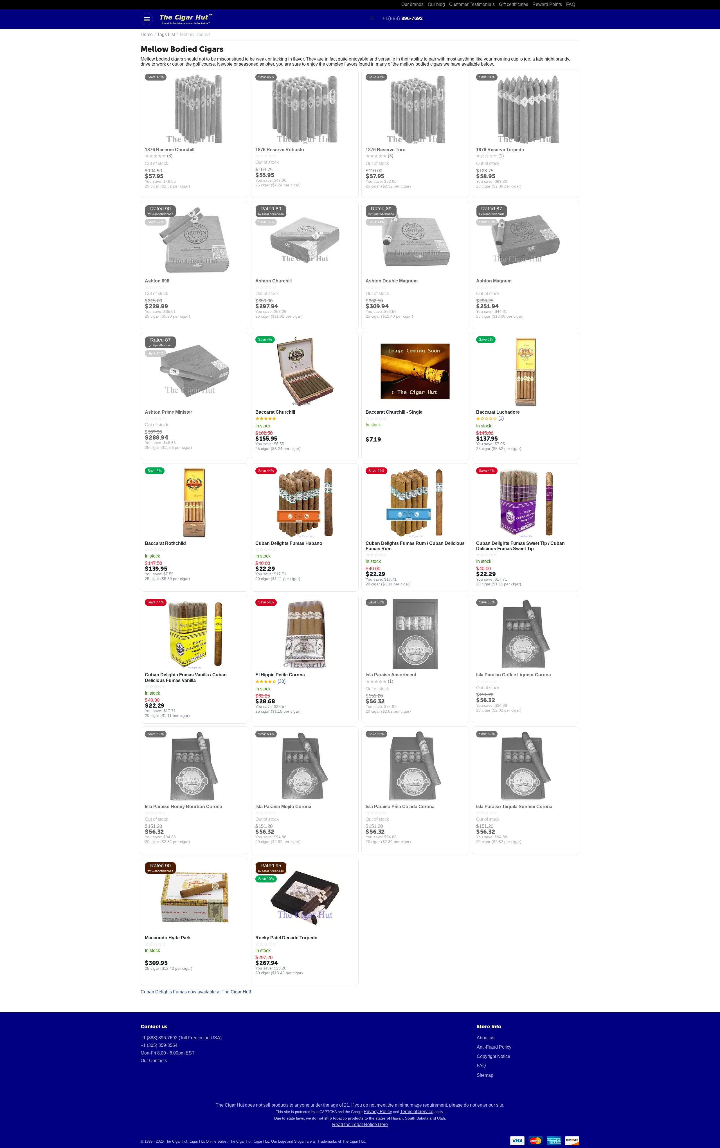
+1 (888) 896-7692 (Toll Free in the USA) (181, 1037)
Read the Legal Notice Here (360, 1124)
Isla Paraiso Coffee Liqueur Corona (513, 674)
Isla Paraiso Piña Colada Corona (400, 806)
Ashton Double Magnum (392, 280)
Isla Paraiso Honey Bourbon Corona (183, 806)
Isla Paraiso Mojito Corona (283, 806)
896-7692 (402, 18)
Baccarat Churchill (275, 412)
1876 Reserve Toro (386, 149)
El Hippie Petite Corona (280, 674)
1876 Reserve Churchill (169, 149)
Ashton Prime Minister (168, 412)
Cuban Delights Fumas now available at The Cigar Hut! (196, 991)
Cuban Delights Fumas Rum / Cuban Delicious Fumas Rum (415, 546)
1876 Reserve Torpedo (500, 149)
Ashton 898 (157, 280)
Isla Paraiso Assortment (391, 674)
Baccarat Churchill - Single (394, 412)
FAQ (481, 1065)
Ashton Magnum (494, 280)
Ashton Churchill (273, 280)
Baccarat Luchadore (498, 412)
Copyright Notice (493, 1056)
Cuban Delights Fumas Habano (288, 543)
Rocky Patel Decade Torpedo (286, 937)
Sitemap (485, 1075)
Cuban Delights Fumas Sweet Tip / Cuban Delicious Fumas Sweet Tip (520, 546)
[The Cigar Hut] (186, 18)
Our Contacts (154, 1060)
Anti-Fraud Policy (494, 1047)
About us (485, 1037)
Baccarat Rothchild (165, 543)
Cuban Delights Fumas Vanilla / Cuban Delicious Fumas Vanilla (186, 677)
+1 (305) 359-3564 (159, 1045)
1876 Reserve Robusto (279, 149)
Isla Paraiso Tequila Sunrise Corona (514, 806)
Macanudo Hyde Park (168, 937)
